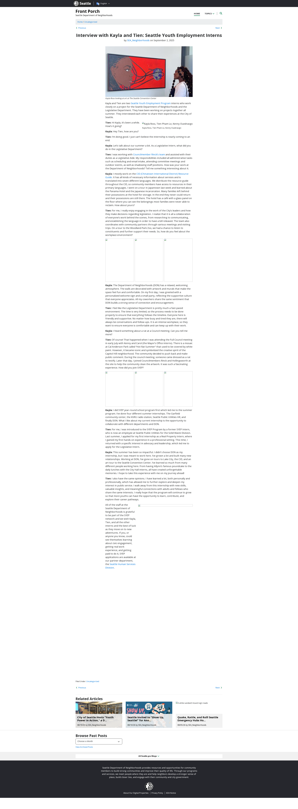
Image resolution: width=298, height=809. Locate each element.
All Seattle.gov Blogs (147, 756)
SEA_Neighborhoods (138, 40)
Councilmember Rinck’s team (149, 154)
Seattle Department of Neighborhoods (94, 15)
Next (217, 28)
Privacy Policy (157, 793)
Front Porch (88, 11)
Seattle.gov (78, 1)
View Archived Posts (84, 747)
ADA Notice (171, 793)
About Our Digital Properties (136, 793)
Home (197, 13)
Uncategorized (92, 681)
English (103, 3)
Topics (208, 13)
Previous (82, 28)
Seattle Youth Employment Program (151, 103)
